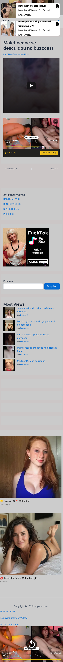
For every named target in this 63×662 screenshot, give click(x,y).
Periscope (24, 328)
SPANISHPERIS (11, 209)
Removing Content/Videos (14, 618)
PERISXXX (8, 214)
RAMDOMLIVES (11, 199)
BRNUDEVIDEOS (11, 204)
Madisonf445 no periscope (31, 361)
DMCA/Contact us (9, 624)
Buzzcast (24, 315)
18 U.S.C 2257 (7, 611)
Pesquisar (8, 281)
